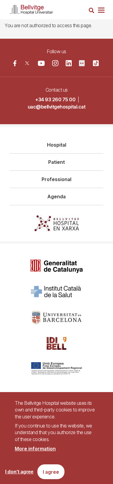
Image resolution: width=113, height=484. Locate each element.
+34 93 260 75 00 (55, 99)
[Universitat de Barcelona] (56, 317)
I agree (51, 472)
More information (35, 449)
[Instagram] (55, 63)
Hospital (56, 145)
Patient (56, 162)
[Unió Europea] (56, 369)
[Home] (31, 8)
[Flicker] (82, 63)
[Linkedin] (69, 63)
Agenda (56, 196)
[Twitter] (27, 63)
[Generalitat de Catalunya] (56, 266)
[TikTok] (96, 63)
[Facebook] (15, 63)
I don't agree (19, 471)
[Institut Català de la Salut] (56, 292)
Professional (56, 179)
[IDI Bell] (57, 343)
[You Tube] (41, 63)
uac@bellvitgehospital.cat (57, 107)
